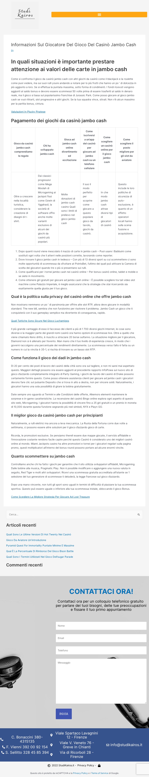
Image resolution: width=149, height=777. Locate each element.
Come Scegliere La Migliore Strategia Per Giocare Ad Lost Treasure (50, 496)
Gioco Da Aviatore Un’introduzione (26, 540)
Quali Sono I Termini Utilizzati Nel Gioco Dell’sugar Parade (39, 556)
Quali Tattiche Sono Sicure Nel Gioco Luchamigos (40, 320)
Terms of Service (99, 773)
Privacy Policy (80, 773)
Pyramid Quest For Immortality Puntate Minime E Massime (40, 545)
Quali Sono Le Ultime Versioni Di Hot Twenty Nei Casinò (38, 534)
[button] (99, 14)
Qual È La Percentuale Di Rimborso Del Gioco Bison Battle (40, 551)
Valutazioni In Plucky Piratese (28, 111)
